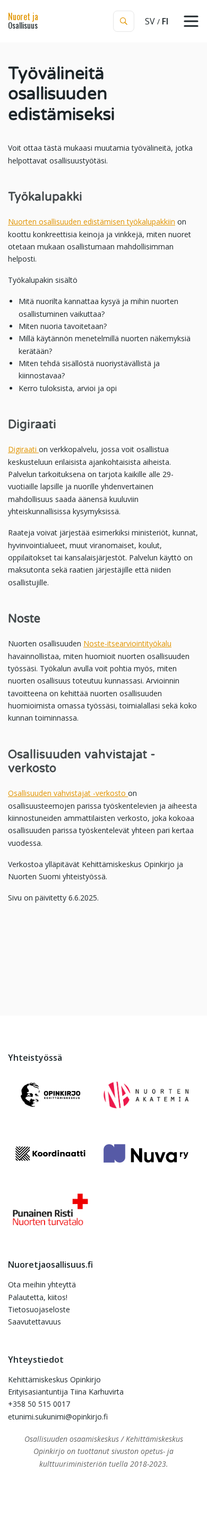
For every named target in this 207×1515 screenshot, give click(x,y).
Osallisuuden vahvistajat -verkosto (68, 793)
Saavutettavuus (34, 1322)
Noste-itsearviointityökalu (127, 643)
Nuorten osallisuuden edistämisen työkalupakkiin (91, 222)
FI (165, 21)
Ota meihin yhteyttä (42, 1284)
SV (150, 21)
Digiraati (23, 449)
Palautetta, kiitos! (37, 1297)
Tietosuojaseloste (39, 1309)
